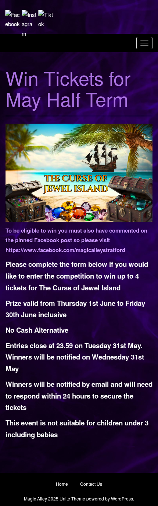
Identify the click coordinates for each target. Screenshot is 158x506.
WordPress (122, 498)
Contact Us (91, 484)
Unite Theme (72, 498)
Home (62, 484)
